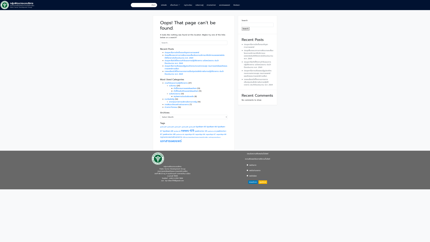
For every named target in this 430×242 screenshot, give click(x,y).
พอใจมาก (252, 165)
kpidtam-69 (177, 131)
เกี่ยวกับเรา (174, 5)
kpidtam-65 (201, 126)
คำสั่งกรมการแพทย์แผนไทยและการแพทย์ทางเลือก (195, 137)
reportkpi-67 (211, 134)
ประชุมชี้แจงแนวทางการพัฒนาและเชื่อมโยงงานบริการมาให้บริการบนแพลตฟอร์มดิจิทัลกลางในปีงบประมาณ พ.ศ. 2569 (258, 54)
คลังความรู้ (199, 5)
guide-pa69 (192, 127)
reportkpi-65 (190, 134)
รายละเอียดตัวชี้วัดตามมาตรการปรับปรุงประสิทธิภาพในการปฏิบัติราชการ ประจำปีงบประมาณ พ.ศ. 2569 (258, 82)
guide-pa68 (185, 127)
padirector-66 (212, 131)
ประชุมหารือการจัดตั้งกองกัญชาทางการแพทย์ (182, 52)
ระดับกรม (172, 85)
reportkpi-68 (221, 134)
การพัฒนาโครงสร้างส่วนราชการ (177, 104)
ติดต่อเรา (236, 5)
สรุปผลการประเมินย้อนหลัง (184, 96)
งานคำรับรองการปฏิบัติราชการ (176, 83)
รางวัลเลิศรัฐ (169, 99)
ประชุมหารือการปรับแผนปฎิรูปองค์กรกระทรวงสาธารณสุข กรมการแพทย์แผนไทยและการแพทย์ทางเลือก (257, 73)
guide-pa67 (177, 127)
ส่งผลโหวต (253, 182)
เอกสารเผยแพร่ (224, 5)
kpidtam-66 (212, 126)
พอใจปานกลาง (254, 170)
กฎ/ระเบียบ (188, 5)
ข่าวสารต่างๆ (211, 5)
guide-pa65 (163, 127)
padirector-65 (201, 131)
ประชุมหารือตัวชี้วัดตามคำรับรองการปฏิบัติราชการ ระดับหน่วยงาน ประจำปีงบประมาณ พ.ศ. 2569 (257, 65)
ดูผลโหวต (263, 182)
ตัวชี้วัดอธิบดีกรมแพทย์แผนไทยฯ (186, 91)
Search (245, 20)
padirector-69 (180, 134)
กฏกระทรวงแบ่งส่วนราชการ (171, 137)
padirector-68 (169, 134)
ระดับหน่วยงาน (174, 93)
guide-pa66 (170, 127)
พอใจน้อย (253, 176)
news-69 (187, 130)
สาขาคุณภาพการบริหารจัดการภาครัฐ (183, 101)
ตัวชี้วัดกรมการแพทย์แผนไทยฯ (185, 88)
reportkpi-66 (200, 134)
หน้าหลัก (164, 5)
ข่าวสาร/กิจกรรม (171, 107)
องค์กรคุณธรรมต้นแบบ (215, 137)
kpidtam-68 (168, 131)
